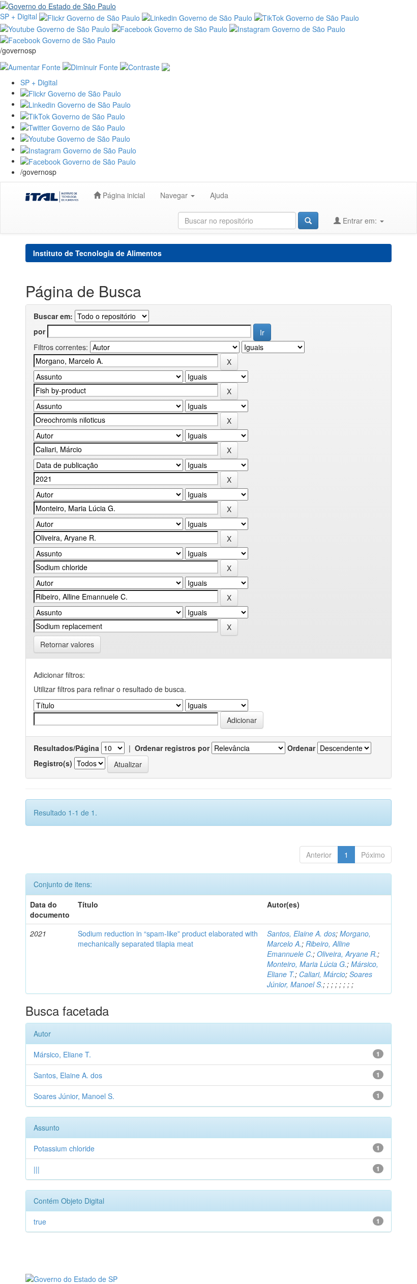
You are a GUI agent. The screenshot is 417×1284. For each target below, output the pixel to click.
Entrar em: (360, 220)
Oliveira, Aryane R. (347, 954)
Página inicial (123, 195)
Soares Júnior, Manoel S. (319, 979)
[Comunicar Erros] (166, 65)
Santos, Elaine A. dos (301, 933)
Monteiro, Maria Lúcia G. (307, 964)
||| (37, 1169)
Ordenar (301, 748)
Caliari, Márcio (322, 974)
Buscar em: (53, 316)
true (40, 1221)
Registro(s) (53, 763)
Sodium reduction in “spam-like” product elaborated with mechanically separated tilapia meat (168, 938)
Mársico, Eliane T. (62, 1054)
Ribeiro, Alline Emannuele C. (308, 948)
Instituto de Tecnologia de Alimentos (97, 253)
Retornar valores (67, 644)
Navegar (175, 195)
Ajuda (219, 195)
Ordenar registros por (172, 748)
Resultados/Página (66, 748)
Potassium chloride (64, 1148)
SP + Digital (18, 16)
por (39, 331)
